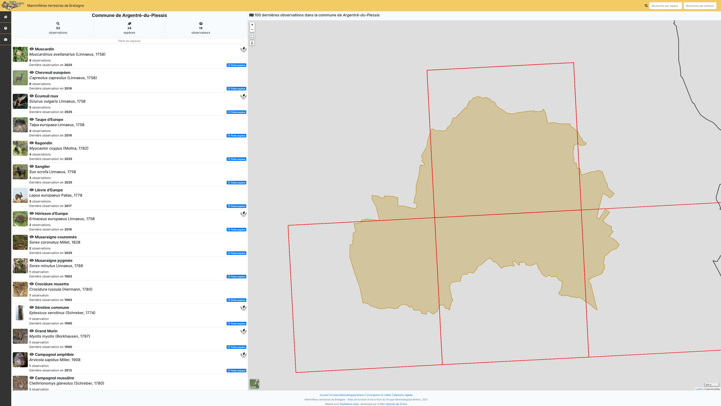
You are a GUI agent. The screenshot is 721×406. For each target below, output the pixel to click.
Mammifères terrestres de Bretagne (55, 6)
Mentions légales (403, 395)
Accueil (324, 395)
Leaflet (699, 388)
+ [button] (252, 25)
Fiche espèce (237, 65)
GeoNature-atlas (349, 404)
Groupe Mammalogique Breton (347, 395)
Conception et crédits (379, 395)
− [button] (252, 29)
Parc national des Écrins (393, 404)
